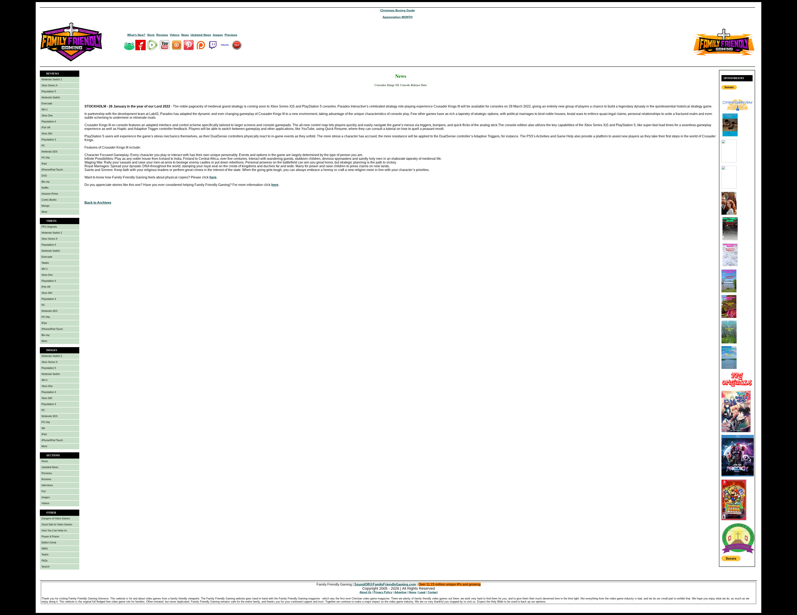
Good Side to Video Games (57, 524)
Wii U (45, 109)
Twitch (45, 554)
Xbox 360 (47, 133)
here (212, 177)
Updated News (201, 35)
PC (43, 145)
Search (46, 566)
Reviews (162, 35)
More (44, 211)
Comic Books (49, 199)
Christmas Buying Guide (397, 10)
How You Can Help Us (54, 530)
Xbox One (47, 115)
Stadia (45, 262)
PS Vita (46, 157)
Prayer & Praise (50, 536)
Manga (45, 205)
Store (151, 35)
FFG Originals (49, 226)
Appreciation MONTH (397, 17)
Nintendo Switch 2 (52, 79)
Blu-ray (46, 181)
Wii (43, 428)
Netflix (45, 187)
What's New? (136, 35)
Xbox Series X (49, 85)
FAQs (45, 560)
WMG (45, 548)
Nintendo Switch (51, 97)
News (185, 35)
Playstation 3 (49, 139)
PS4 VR (46, 127)
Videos (175, 35)
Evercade (47, 103)
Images (218, 35)
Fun (44, 491)
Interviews (47, 485)
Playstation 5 (49, 91)
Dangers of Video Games (56, 518)
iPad (44, 163)
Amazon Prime (50, 193)
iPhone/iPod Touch (52, 169)
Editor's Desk (49, 542)
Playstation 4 (49, 121)
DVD (44, 175)
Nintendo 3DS (49, 151)
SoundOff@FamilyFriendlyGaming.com (385, 584)
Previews (231, 35)
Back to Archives (97, 202)
